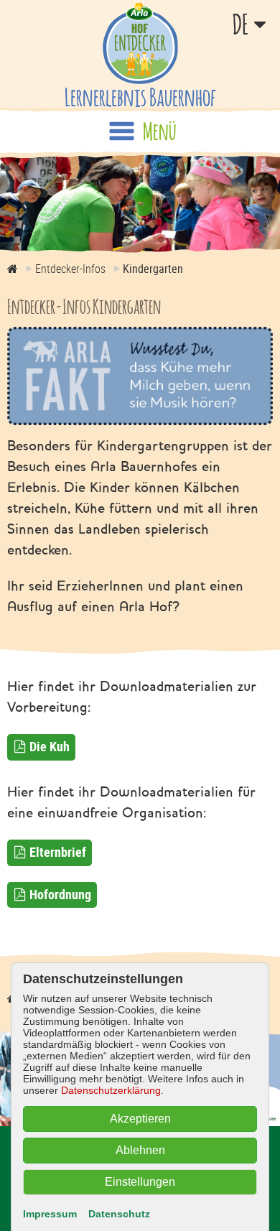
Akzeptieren (140, 1118)
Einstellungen (140, 1182)
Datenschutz (119, 1214)
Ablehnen (140, 1150)
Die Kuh (49, 746)
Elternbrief (57, 851)
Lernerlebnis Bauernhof (140, 96)
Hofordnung (60, 894)
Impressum (50, 1214)
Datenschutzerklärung (111, 1090)
